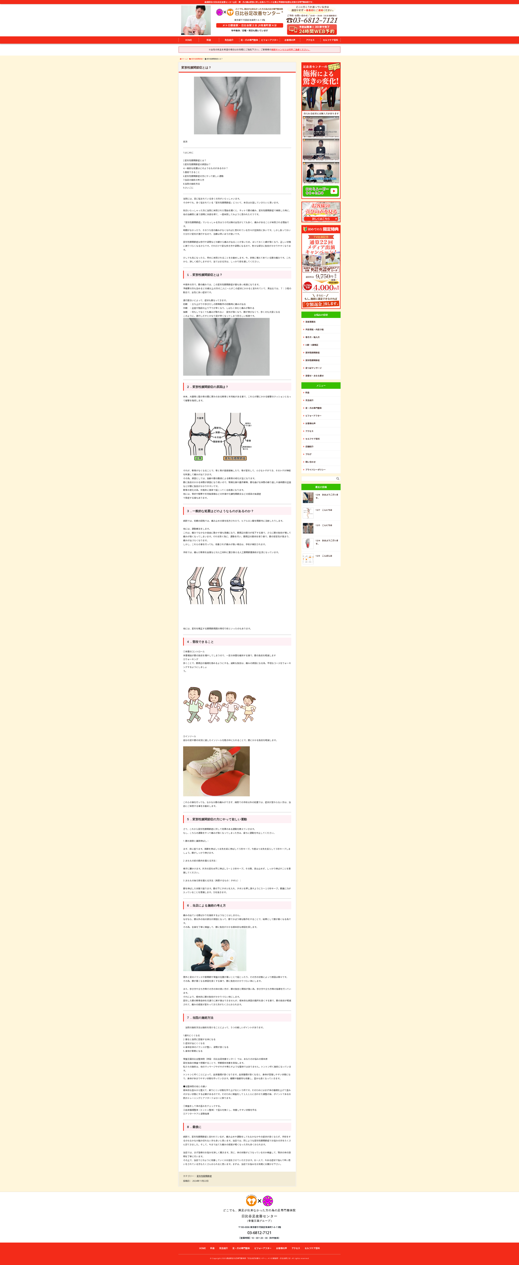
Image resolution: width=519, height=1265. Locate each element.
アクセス (310, 40)
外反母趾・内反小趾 (314, 329)
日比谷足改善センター (259, 1215)
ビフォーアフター (269, 40)
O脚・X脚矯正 (311, 344)
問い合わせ (310, 462)
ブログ (308, 454)
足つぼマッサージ (313, 368)
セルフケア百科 (330, 40)
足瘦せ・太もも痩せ (314, 375)
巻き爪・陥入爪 (312, 337)
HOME (188, 40)
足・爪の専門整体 (249, 40)
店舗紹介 (309, 446)
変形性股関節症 (204, 1176)
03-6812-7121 (259, 1232)
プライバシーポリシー (315, 469)
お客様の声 (290, 40)
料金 (209, 40)
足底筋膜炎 (310, 321)
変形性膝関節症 (312, 360)
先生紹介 (229, 40)
